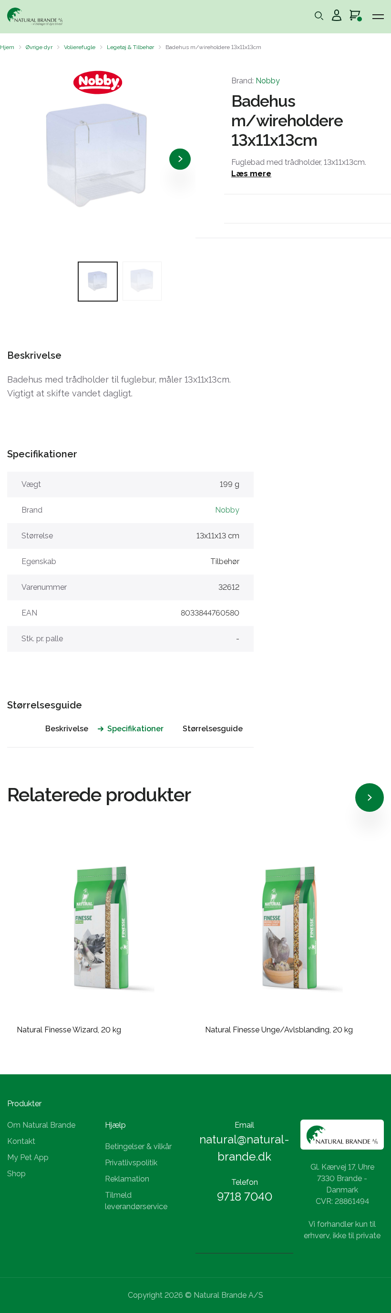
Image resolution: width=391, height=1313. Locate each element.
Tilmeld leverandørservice (136, 1201)
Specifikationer (135, 728)
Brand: (255, 80)
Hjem (7, 47)
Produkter (24, 1103)
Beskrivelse (66, 728)
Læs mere (251, 173)
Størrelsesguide (213, 728)
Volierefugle (79, 47)
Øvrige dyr (39, 47)
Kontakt (21, 1141)
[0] (355, 17)
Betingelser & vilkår (138, 1146)
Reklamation (127, 1178)
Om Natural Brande (41, 1125)
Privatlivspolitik (131, 1162)
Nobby (268, 80)
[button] (15, 159)
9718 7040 (244, 1196)
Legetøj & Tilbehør (130, 47)
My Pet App (28, 1157)
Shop (16, 1173)
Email (244, 1125)
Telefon (244, 1182)
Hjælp (115, 1125)
